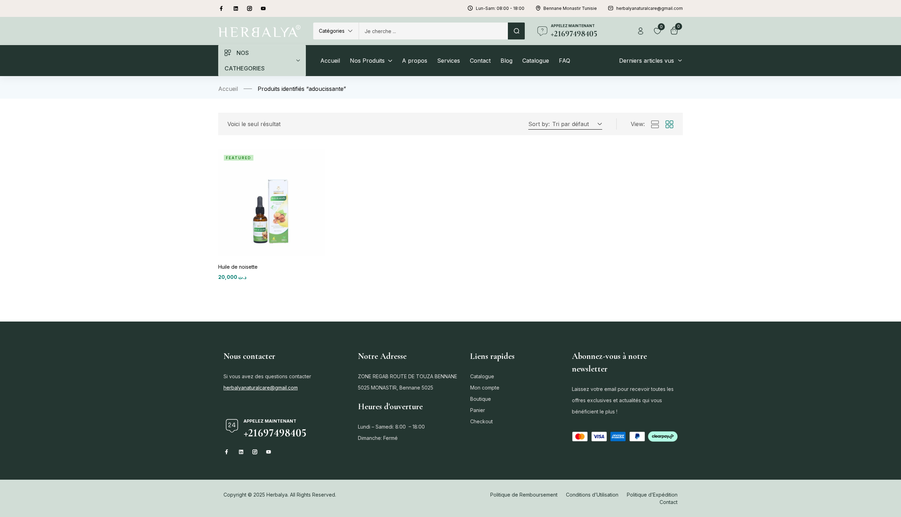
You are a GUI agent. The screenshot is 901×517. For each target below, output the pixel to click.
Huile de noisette (238, 267)
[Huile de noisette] (271, 202)
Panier (477, 410)
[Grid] (669, 124)
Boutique (480, 399)
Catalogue (482, 376)
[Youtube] (263, 8)
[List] (655, 124)
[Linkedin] (235, 8)
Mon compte (484, 388)
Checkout (481, 421)
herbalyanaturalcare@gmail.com (260, 388)
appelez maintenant (573, 26)
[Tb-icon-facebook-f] (222, 8)
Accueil (228, 88)
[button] (336, 31)
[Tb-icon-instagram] (249, 8)
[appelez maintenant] (542, 31)
